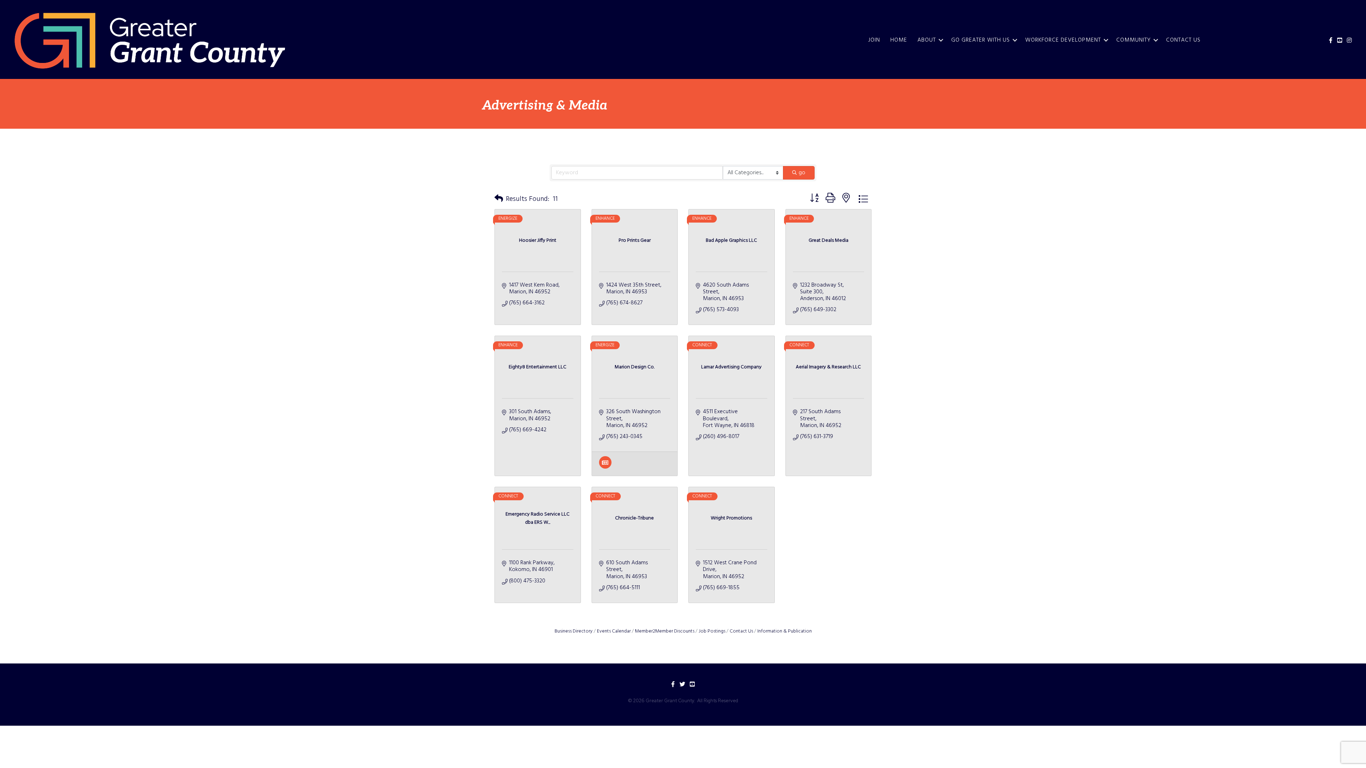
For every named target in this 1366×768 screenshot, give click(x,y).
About (926, 40)
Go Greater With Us (980, 40)
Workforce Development (1063, 40)
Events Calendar (614, 631)
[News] (605, 467)
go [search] (802, 172)
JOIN (874, 40)
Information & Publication (784, 631)
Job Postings (712, 631)
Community (1133, 40)
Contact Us (1183, 40)
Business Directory (574, 631)
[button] (498, 199)
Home (898, 40)
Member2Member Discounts (664, 631)
